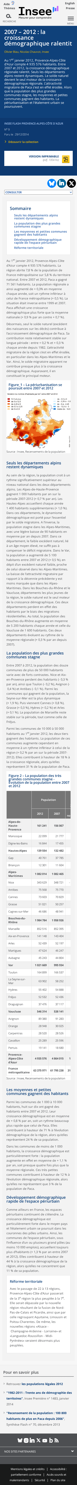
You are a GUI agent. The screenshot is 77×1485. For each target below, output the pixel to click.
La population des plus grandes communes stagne (37, 225)
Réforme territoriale (28, 248)
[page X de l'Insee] (38, 1442)
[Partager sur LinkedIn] (61, 183)
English (70, 3)
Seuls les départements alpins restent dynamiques (36, 217)
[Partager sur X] (71, 183)
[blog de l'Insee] (51, 1442)
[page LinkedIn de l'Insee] (32, 1442)
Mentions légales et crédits (27, 1469)
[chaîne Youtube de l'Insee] (44, 1442)
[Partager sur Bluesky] (51, 183)
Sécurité (40, 1480)
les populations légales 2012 (42, 1384)
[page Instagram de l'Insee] (26, 1442)
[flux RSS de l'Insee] (57, 1442)
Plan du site (57, 1480)
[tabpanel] (38, 416)
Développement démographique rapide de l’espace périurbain (38, 241)
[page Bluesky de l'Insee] (20, 1442)
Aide (7, 4)
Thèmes (9, 8)
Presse (70, 8)
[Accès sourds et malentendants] (13, 4)
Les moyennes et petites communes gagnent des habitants (40, 233)
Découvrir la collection (23, 142)
